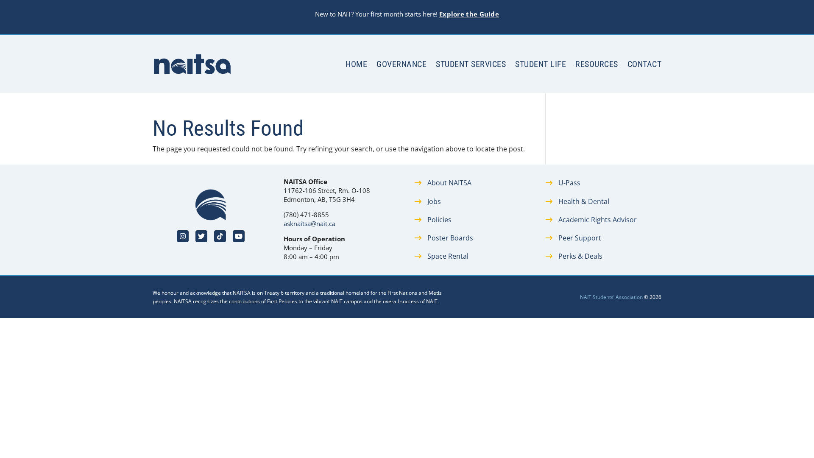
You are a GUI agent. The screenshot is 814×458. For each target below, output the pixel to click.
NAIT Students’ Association (611, 297)
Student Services (471, 64)
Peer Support (579, 238)
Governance (401, 64)
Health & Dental (583, 201)
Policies (439, 219)
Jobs (434, 201)
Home (356, 64)
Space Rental (447, 256)
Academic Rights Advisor (597, 219)
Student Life (540, 64)
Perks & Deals (580, 256)
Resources (596, 64)
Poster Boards (450, 238)
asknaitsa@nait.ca (309, 223)
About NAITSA (449, 182)
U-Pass (569, 182)
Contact (644, 64)
